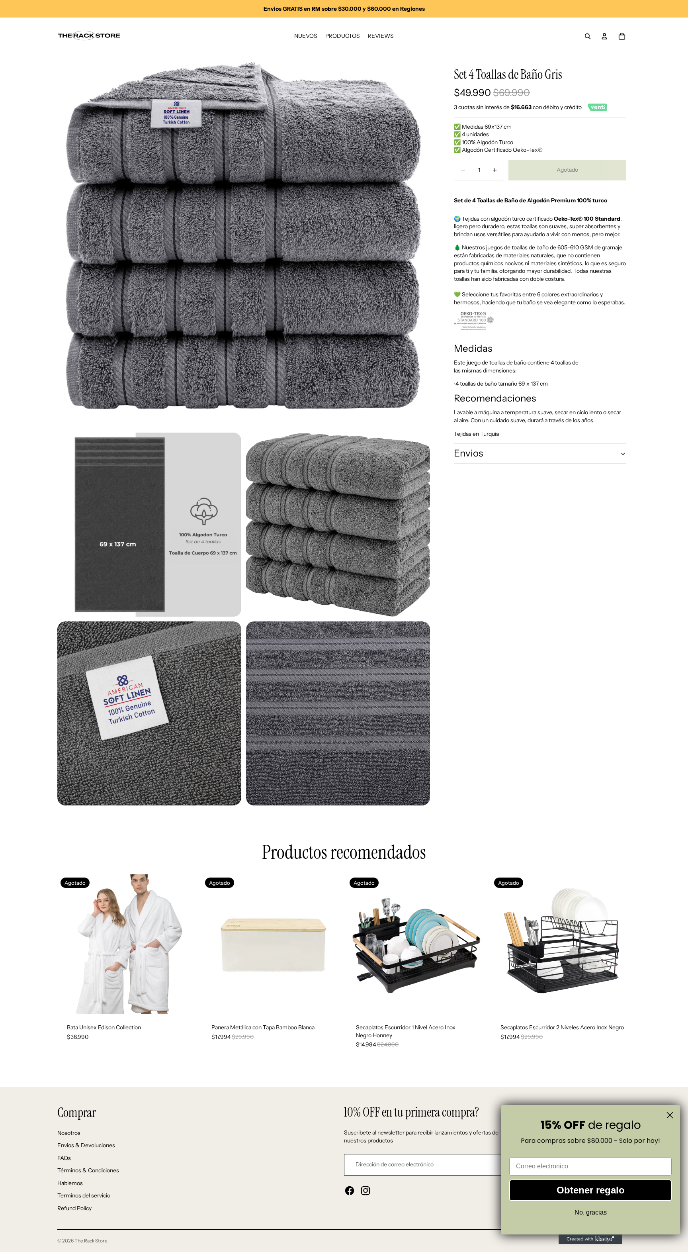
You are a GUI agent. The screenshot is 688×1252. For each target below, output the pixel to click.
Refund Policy (74, 1208)
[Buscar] (587, 36)
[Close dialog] (670, 1115)
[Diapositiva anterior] (69, 944)
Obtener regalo (591, 1190)
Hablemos (70, 1183)
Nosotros (68, 1132)
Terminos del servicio (83, 1195)
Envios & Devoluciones (86, 1145)
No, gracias (591, 1212)
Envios (468, 453)
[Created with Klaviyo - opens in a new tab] (590, 1239)
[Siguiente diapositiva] (185, 944)
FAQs (64, 1158)
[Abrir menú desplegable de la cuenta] (604, 36)
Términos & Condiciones (88, 1170)
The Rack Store (91, 1241)
